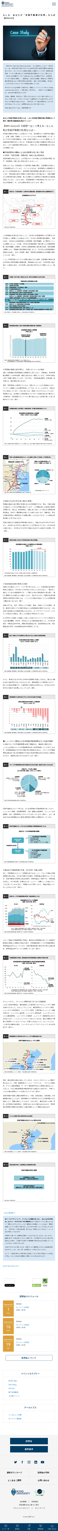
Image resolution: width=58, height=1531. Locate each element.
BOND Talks (12, 1381)
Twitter (15, 1462)
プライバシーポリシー (21, 1508)
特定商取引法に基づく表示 (29, 1505)
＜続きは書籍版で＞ (10, 1213)
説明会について (29, 1358)
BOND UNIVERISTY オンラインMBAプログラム (7, 4)
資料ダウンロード (14, 1473)
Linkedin (35, 1462)
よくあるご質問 (14, 1480)
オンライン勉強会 (15, 1419)
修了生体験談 (13, 1392)
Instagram (29, 1462)
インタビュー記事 (15, 1415)
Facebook (22, 1462)
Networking (12, 1385)
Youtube (42, 1462)
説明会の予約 (43, 1473)
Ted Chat (11, 1388)
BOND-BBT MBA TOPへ (11, 1266)
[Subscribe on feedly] (36, 1282)
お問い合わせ (43, 1480)
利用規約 (35, 1502)
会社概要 (23, 1502)
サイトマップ (40, 1508)
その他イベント (14, 1396)
